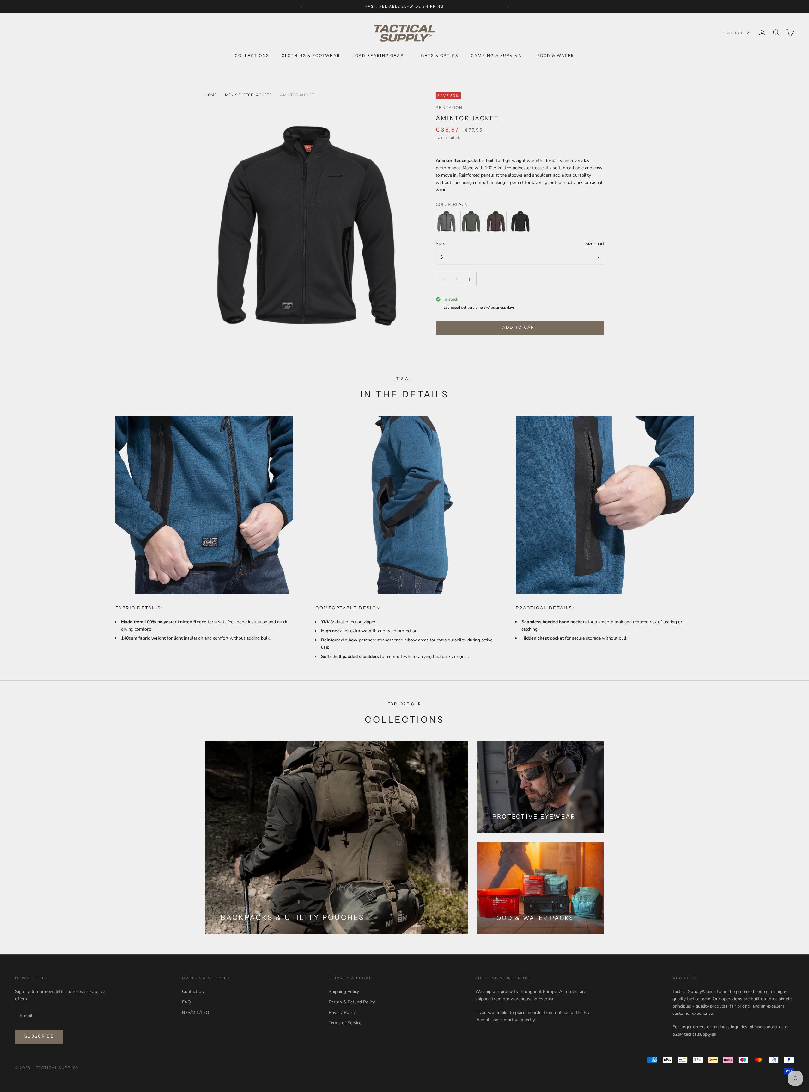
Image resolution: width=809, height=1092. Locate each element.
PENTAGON (449, 107)
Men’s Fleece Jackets (249, 94)
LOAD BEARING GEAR (378, 55)
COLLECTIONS (252, 55)
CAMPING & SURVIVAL (498, 55)
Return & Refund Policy (352, 1002)
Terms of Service (345, 1023)
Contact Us (193, 992)
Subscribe (39, 1036)
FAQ (186, 1002)
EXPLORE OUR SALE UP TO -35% (404, 6)
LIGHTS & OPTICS (437, 55)
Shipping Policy (344, 992)
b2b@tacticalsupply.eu (694, 1034)
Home (210, 94)
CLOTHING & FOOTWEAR (311, 55)
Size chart (594, 243)
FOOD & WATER (555, 55)
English (733, 33)
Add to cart (520, 327)
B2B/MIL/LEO (195, 1012)
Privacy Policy (342, 1012)
